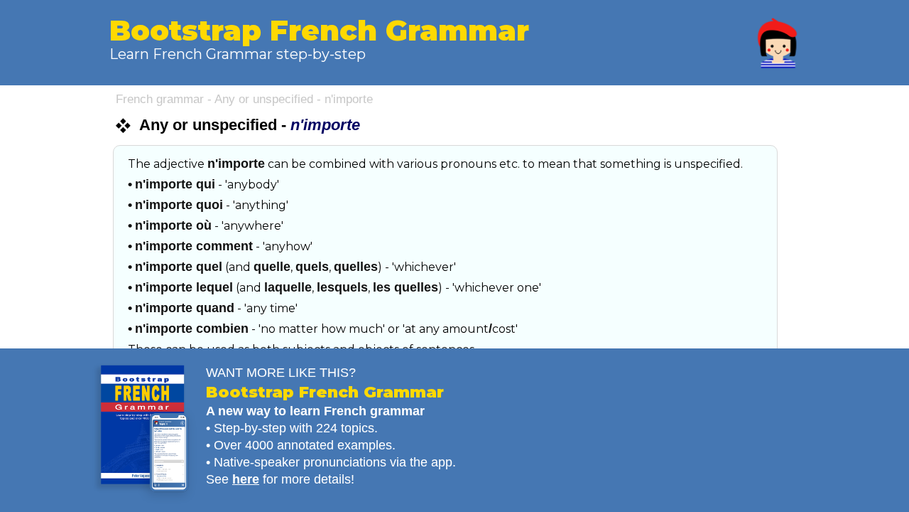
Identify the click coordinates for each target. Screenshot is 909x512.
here (245, 479)
